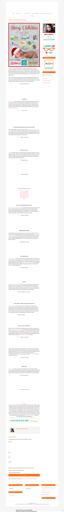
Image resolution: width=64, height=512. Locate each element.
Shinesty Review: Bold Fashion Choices (48, 487)
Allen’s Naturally (32, 353)
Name (9, 452)
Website (9, 461)
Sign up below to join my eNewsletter (24, 510)
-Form (25, 403)
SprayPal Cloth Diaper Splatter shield (14, 284)
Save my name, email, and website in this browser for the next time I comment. (21, 467)
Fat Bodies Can (45, 78)
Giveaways (34, 417)
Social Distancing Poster (46, 82)
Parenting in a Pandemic (46, 80)
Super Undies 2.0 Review (12, 107)
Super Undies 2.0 (11, 101)
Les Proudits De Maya (12, 258)
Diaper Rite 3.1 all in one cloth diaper (16, 329)
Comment (10, 441)
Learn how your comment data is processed (29, 478)
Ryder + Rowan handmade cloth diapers (15, 207)
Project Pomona (11, 368)
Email (9, 457)
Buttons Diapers (11, 305)
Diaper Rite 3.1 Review (24, 334)
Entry (23, 403)
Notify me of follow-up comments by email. (16, 470)
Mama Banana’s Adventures (29, 415)
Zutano (9, 152)
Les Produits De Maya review (28, 262)
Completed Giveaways (28, 417)
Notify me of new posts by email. (14, 472)
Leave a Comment (29, 21)
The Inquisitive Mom (32, 7)
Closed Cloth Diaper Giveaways (19, 417)
